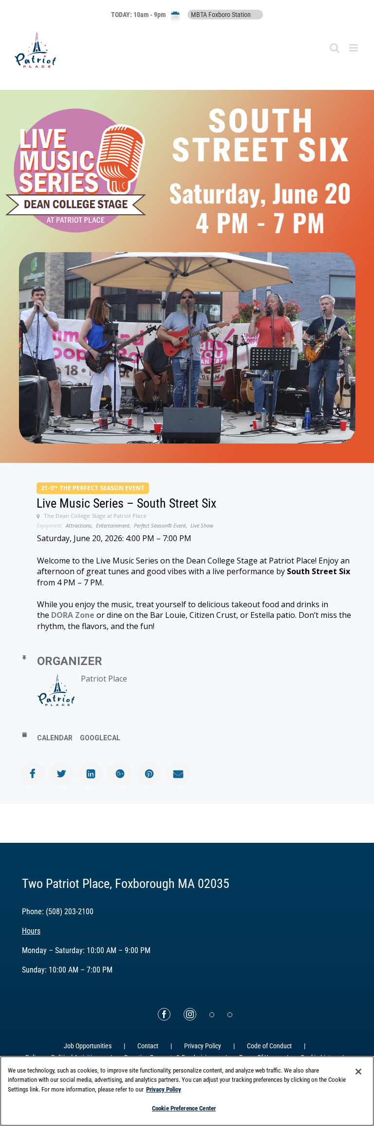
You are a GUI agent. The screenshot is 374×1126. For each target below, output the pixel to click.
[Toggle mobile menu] (354, 48)
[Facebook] (164, 1014)
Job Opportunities (88, 1046)
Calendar (55, 738)
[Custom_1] (229, 1014)
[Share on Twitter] (61, 774)
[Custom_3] (211, 1014)
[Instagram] (190, 1014)
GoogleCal (100, 738)
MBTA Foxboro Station (221, 14)
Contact (147, 1046)
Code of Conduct (269, 1046)
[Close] (358, 1071)
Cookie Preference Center (184, 1108)
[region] (187, 1091)
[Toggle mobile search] (334, 48)
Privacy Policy (202, 1046)
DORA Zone (72, 615)
